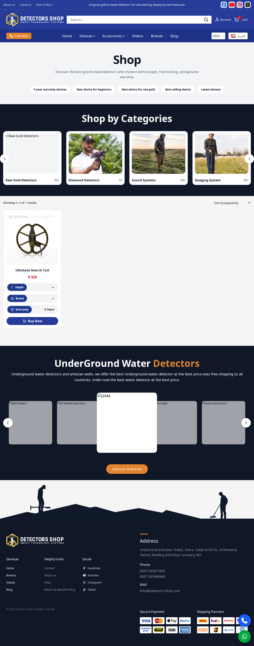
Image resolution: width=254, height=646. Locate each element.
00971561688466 (152, 576)
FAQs (47, 582)
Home (67, 36)
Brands (157, 36)
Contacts (25, 5)
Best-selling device (178, 89)
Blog (174, 36)
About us (9, 5)
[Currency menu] (222, 36)
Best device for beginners (94, 89)
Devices (86, 36)
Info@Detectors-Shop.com (160, 591)
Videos (137, 36)
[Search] (206, 19)
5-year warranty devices (50, 89)
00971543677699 (152, 571)
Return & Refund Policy (59, 589)
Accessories (112, 36)
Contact (49, 568)
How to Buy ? (44, 5)
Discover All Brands (127, 469)
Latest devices (210, 89)
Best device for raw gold (138, 89)
